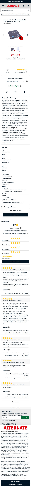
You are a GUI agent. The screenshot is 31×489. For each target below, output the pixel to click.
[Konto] (23, 5)
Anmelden (25, 418)
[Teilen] (24, 92)
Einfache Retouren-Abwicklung (15, 1)
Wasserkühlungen (25, 14)
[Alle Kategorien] (3, 5)
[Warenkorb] (28, 5)
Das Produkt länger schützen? (15, 78)
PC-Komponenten (15, 14)
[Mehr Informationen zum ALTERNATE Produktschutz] (26, 81)
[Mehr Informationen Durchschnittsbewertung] (26, 72)
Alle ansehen (15, 401)
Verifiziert (5, 289)
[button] (3, 35)
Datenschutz (12, 420)
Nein (26, 293)
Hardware (6, 14)
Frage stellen (15, 215)
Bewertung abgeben (15, 261)
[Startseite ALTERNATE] (13, 5)
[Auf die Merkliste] (6, 92)
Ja (22, 293)
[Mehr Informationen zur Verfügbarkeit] (20, 86)
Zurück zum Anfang (15, 408)
